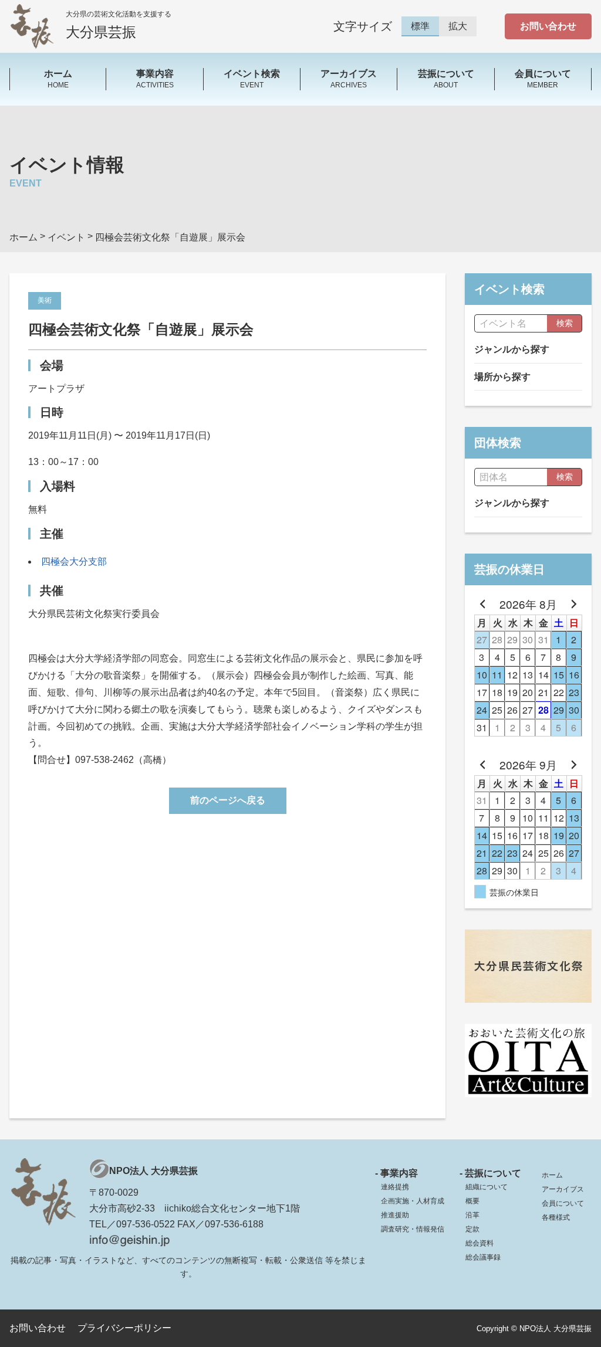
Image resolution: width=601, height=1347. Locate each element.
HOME (58, 79)
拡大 (457, 26)
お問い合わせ (548, 26)
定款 (472, 1229)
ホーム (552, 1175)
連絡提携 (395, 1187)
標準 (420, 26)
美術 (45, 300)
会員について (563, 1203)
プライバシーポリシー (124, 1328)
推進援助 (395, 1215)
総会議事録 (483, 1257)
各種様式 (556, 1217)
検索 (564, 323)
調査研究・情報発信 (412, 1229)
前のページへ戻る (227, 800)
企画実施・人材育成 (412, 1201)
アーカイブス (563, 1189)
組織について (486, 1187)
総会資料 (479, 1243)
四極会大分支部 (74, 561)
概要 (472, 1201)
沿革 (472, 1215)
